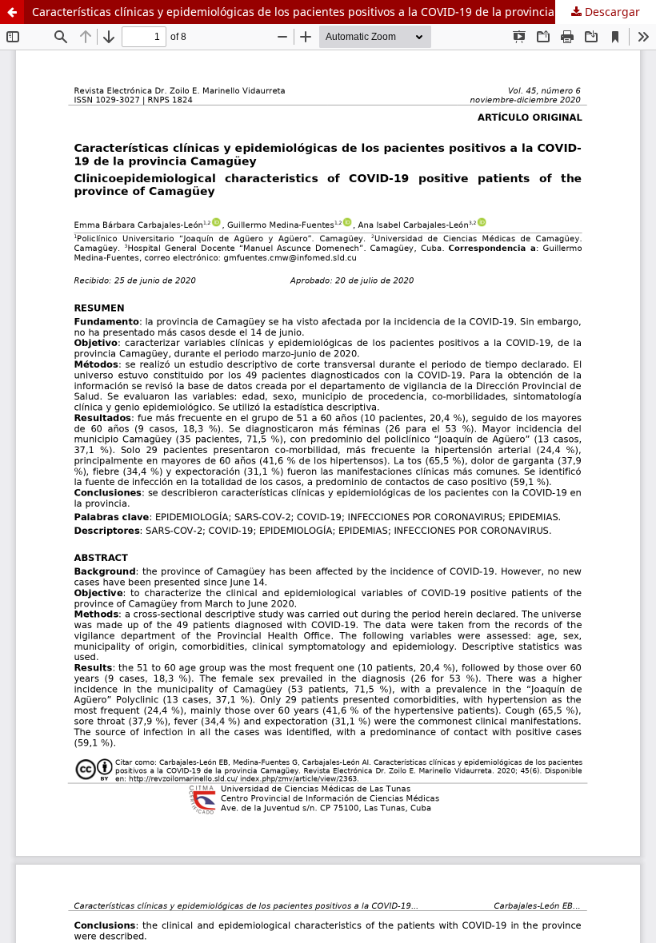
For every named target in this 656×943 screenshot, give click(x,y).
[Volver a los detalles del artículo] (12, 12)
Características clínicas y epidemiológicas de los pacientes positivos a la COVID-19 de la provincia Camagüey (323, 11)
